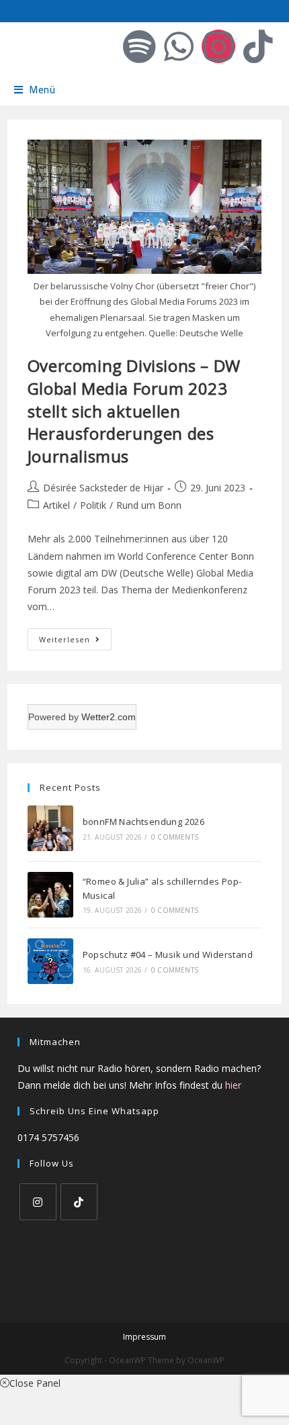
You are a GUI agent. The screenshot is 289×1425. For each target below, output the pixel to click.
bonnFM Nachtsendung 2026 (144, 822)
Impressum (144, 1336)
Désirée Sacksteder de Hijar (103, 487)
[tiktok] (78, 1201)
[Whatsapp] (179, 46)
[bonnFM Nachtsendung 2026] (50, 828)
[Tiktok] (258, 46)
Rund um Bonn (148, 505)
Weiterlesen (75, 636)
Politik (93, 505)
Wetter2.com (108, 716)
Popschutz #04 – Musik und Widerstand (168, 954)
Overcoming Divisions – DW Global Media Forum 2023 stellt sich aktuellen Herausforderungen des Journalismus (134, 410)
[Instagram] (218, 46)
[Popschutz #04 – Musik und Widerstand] (50, 961)
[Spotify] (139, 46)
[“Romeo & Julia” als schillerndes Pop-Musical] (50, 895)
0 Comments (174, 837)
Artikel (56, 505)
